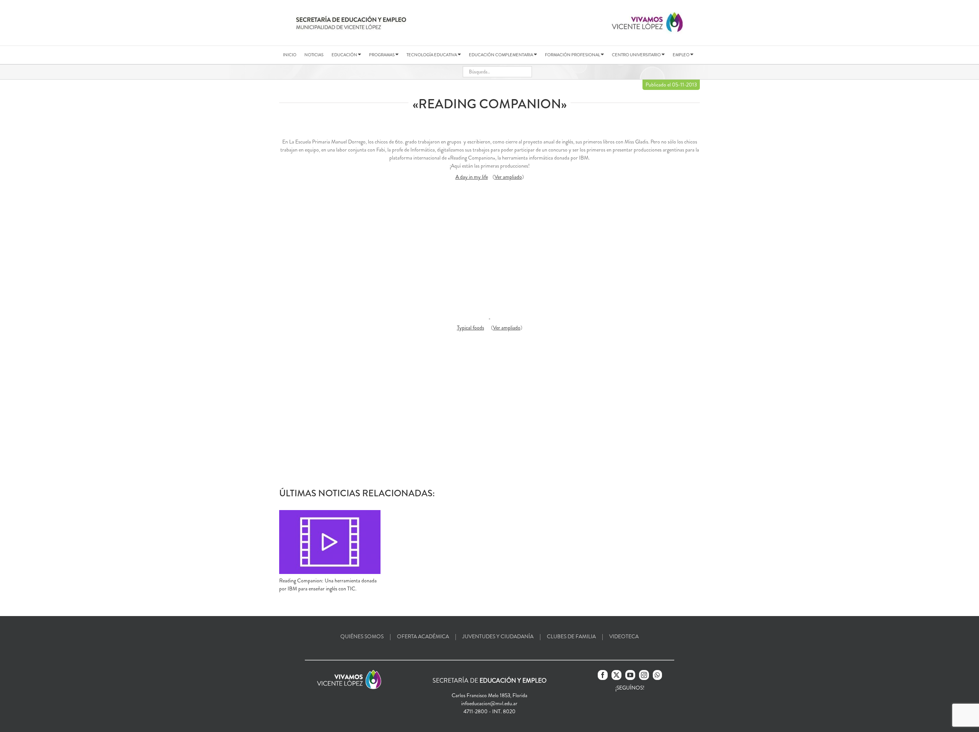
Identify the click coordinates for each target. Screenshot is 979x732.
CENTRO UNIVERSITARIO (637, 55)
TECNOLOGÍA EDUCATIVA (432, 55)
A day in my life (471, 177)
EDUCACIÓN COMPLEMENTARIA (501, 55)
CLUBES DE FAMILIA (571, 636)
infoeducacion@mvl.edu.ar (489, 703)
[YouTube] (630, 675)
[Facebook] (603, 675)
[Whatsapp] (657, 675)
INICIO (289, 55)
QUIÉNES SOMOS (362, 636)
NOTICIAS (314, 55)
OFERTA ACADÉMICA (423, 636)
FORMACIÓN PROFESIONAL (573, 55)
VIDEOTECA (624, 636)
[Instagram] (644, 675)
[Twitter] (616, 675)
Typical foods (470, 327)
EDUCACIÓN (345, 55)
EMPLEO (681, 55)
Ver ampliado (508, 177)
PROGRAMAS (382, 55)
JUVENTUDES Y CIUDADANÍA (497, 636)
